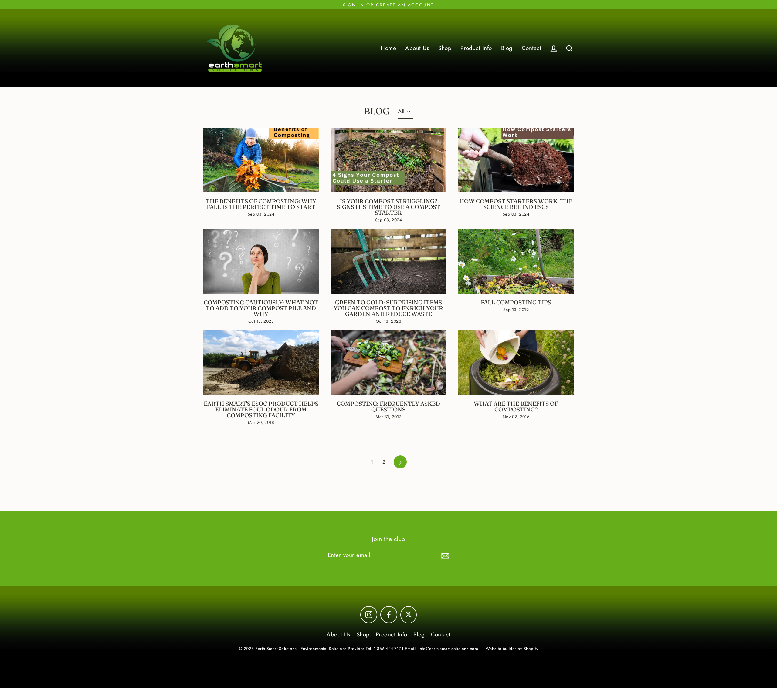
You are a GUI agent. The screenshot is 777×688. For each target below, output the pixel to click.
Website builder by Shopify (512, 649)
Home (388, 48)
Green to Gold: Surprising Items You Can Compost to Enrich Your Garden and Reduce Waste (388, 308)
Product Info (476, 48)
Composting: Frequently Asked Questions (388, 406)
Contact (531, 48)
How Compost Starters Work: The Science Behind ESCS (515, 203)
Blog (507, 48)
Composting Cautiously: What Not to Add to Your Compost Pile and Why (261, 308)
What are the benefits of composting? (516, 406)
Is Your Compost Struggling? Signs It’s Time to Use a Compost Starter (388, 206)
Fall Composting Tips (516, 302)
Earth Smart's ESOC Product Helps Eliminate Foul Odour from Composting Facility (261, 409)
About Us (417, 48)
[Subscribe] (444, 555)
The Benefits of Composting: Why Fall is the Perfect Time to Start (261, 203)
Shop (444, 48)
